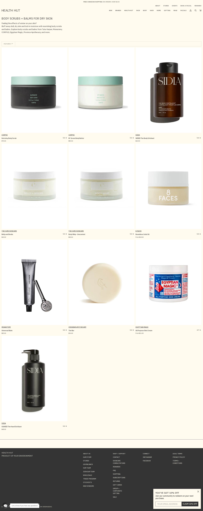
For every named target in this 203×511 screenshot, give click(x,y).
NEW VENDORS (88, 486)
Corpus (5, 135)
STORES (86, 461)
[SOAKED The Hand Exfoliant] (34, 378)
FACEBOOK (147, 461)
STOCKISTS (87, 482)
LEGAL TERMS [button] (177, 454)
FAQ (114, 470)
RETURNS (116, 481)
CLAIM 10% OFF (190, 504)
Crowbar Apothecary (77, 327)
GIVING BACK (88, 464)
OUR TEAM (87, 468)
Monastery (6, 327)
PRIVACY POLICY (179, 457)
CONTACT (116, 457)
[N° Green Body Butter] (101, 90)
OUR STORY (87, 457)
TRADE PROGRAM (89, 479)
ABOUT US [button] (86, 454)
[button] (118, 10)
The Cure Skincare (9, 231)
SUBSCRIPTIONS (119, 478)
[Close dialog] (198, 491)
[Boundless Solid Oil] (168, 186)
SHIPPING (116, 474)
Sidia (138, 135)
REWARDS (116, 467)
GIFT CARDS (117, 485)
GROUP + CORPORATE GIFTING (117, 490)
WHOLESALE (87, 475)
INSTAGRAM (147, 457)
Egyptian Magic (142, 327)
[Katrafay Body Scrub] (34, 90)
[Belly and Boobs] (34, 186)
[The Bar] (101, 282)
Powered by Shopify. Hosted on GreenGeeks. (34, 507)
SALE (115, 497)
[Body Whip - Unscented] (101, 186)
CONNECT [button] (146, 454)
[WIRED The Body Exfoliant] (168, 90)
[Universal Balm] (34, 282)
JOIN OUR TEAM (89, 472)
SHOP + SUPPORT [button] (119, 454)
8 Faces (138, 231)
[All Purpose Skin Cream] (168, 282)
